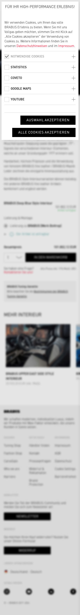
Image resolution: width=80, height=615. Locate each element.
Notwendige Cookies (27, 56)
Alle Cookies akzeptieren (44, 132)
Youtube (17, 99)
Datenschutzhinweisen (32, 45)
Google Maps (21, 88)
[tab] (40, 56)
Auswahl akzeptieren (48, 119)
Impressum (66, 45)
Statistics (19, 67)
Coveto (16, 77)
